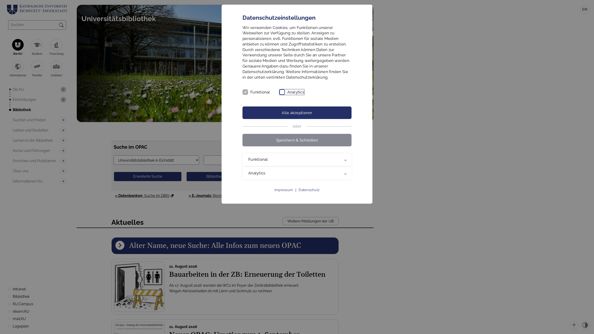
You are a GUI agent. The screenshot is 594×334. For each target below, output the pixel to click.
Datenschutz (309, 190)
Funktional (260, 92)
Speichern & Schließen (297, 140)
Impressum (283, 190)
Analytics (295, 92)
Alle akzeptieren (297, 112)
